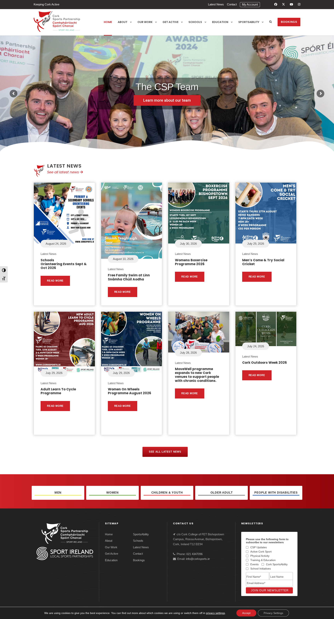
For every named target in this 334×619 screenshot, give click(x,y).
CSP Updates (258, 547)
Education (220, 22)
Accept (246, 613)
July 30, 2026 (188, 243)
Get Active (170, 22)
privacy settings (215, 613)
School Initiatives (260, 568)
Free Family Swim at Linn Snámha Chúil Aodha (129, 277)
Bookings (289, 21)
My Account (250, 4)
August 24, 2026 (56, 243)
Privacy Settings (273, 613)
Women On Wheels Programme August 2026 (129, 391)
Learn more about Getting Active (167, 100)
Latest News (216, 4)
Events (254, 564)
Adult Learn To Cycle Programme (58, 391)
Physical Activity (259, 555)
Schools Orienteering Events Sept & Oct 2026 (64, 264)
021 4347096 (194, 554)
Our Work (145, 22)
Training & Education (263, 560)
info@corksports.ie (198, 558)
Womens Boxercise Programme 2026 (191, 262)
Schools (195, 22)
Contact (232, 4)
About (122, 22)
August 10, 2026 (123, 259)
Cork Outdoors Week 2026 (264, 362)
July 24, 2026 (255, 346)
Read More (55, 280)
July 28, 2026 (188, 352)
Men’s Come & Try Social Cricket (263, 262)
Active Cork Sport (261, 551)
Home (108, 22)
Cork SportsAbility (277, 564)
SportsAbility (248, 22)
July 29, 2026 (255, 243)
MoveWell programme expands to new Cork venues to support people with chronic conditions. (197, 375)
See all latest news (63, 172)
